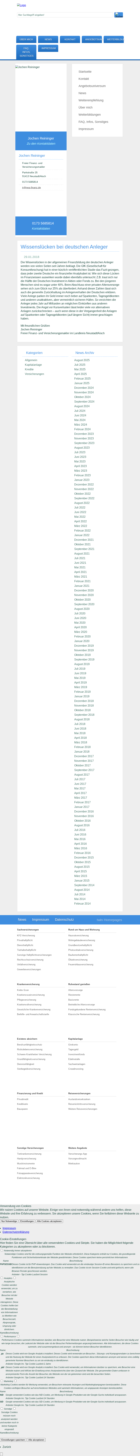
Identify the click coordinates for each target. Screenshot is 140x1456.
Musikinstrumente (26, 1163)
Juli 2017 (79, 779)
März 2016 (80, 848)
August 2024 (82, 406)
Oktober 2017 (82, 765)
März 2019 (80, 687)
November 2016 (84, 816)
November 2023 (84, 438)
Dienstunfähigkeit (25, 1064)
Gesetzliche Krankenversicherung (33, 1009)
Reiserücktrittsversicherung (81, 1104)
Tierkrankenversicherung (29, 1154)
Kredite (29, 369)
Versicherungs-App (77, 1154)
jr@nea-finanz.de (31, 187)
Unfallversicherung (26, 964)
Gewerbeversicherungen (29, 969)
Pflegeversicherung (26, 1000)
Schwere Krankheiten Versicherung (34, 1054)
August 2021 (82, 553)
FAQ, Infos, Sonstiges (26, 52)
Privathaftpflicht (25, 940)
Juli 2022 (79, 507)
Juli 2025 (79, 364)
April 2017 (80, 793)
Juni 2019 (80, 673)
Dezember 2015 (84, 857)
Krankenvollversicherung (29, 1004)
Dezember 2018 (84, 701)
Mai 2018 (80, 733)
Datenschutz (64, 919)
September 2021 (84, 549)
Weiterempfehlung (91, 100)
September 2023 (84, 443)
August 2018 (82, 719)
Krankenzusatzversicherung (31, 995)
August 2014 (82, 889)
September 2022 (84, 498)
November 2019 (84, 650)
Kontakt (70, 39)
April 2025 (80, 374)
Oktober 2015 (82, 862)
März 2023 (80, 470)
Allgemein (31, 360)
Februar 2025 (82, 378)
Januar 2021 (81, 585)
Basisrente (73, 1000)
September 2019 (84, 659)
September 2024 (84, 401)
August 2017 (82, 774)
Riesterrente (74, 995)
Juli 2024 (79, 410)
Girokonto (73, 1044)
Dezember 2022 (84, 484)
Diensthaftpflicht (25, 945)
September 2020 (84, 604)
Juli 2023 (79, 452)
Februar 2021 (82, 581)
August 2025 (82, 360)
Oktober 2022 (82, 493)
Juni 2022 (80, 512)
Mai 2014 (80, 899)
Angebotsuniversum (93, 39)
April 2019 (80, 682)
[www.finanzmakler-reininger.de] (21, 5)
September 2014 (84, 885)
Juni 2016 (80, 834)
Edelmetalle (74, 1059)
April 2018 (80, 737)
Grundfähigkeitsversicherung (31, 1059)
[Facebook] (90, 5)
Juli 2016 (79, 829)
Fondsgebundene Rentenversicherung (87, 1009)
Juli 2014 (79, 894)
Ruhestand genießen (79, 984)
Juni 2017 (80, 783)
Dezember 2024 (84, 387)
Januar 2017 (81, 806)
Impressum (48, 48)
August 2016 (82, 825)
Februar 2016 (82, 852)
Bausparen (22, 1109)
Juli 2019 (79, 668)
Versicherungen (34, 374)
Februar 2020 (82, 636)
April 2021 (80, 572)
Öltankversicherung (77, 959)
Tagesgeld (73, 1049)
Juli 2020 (79, 613)
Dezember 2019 (84, 645)
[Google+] (90, 10)
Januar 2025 (81, 383)
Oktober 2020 (82, 599)
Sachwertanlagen (76, 1064)
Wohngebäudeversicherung (81, 940)
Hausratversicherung (78, 935)
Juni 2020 (80, 618)
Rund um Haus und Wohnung (84, 929)
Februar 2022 (82, 530)
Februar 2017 (82, 802)
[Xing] (90, 21)
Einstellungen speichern (13, 1440)
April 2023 (80, 466)
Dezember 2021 (84, 539)
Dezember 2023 (84, 433)
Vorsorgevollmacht (77, 1158)
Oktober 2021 (82, 544)
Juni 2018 (80, 728)
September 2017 (84, 770)
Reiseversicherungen (79, 1093)
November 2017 (84, 760)
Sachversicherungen (28, 929)
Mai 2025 (80, 369)
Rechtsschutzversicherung (30, 959)
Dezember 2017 (84, 756)
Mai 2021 (80, 567)
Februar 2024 (82, 429)
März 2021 (80, 576)
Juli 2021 (79, 558)
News (48, 39)
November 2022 (84, 489)
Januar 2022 (81, 535)
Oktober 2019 (82, 654)
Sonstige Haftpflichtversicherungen (34, 955)
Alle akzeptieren (36, 1440)
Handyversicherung (26, 1158)
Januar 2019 (81, 696)
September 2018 (84, 714)
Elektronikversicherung (28, 1178)
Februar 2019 (82, 691)
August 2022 (82, 502)
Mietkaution (74, 1163)
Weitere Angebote (77, 1148)
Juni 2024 (80, 415)
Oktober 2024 (82, 397)
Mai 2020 (80, 622)
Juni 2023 (80, 456)
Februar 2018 (82, 747)
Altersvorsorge (75, 990)
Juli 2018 (79, 724)
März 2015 (80, 876)
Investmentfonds (76, 1054)
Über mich (26, 39)
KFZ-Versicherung (26, 935)
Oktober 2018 (82, 710)
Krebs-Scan (23, 990)
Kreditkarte (22, 1104)
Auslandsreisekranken (79, 1099)
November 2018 (84, 705)
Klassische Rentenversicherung (84, 1014)
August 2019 (82, 664)
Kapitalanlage (33, 364)
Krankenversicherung (28, 984)
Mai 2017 (80, 788)
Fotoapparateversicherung (30, 1173)
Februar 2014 (82, 903)
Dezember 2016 (84, 811)
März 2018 (80, 742)
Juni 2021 (80, 562)
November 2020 (84, 595)
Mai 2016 (80, 839)
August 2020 (82, 608)
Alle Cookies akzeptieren (49, 1221)
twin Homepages (109, 920)
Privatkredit (22, 1099)
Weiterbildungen (115, 39)
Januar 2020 (81, 641)
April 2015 (80, 871)
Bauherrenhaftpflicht (78, 955)
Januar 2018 (81, 751)
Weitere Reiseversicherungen (82, 1109)
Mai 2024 (80, 420)
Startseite (85, 71)
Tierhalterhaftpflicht (26, 950)
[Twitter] (90, 16)
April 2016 (80, 843)
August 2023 (82, 447)
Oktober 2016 (82, 820)
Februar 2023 (82, 475)
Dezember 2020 (84, 590)
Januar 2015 (81, 880)
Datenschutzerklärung (16, 1232)
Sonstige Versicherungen (30, 1148)
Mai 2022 (80, 516)
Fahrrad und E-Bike (26, 1168)
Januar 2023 (81, 479)
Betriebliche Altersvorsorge (81, 1004)
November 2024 (84, 392)
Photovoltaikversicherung (80, 950)
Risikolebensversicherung (29, 1049)
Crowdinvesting (75, 1069)
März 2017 (80, 797)
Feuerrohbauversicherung (80, 964)
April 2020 (80, 627)
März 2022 (80, 526)
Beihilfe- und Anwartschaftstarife (33, 1014)
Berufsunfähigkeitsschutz (29, 1044)
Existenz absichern (27, 1039)
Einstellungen (27, 1221)
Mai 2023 (80, 461)
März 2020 (80, 631)
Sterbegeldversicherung (28, 1069)
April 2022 (80, 521)
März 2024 (80, 424)
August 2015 (82, 866)
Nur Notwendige (9, 1221)
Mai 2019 (80, 677)
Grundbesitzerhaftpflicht (80, 945)
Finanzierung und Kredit (30, 1093)
